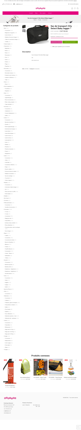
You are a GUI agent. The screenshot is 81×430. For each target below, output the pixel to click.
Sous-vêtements (8, 313)
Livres (6, 142)
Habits (6, 115)
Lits (5, 189)
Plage (6, 64)
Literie (5, 155)
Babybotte (7, 48)
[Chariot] (72, 8)
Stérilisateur (7, 255)
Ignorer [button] (75, 0)
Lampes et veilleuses (9, 77)
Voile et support (8, 180)
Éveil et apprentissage (9, 126)
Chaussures (6, 46)
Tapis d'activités (8, 104)
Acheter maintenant (70, 42)
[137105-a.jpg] (24, 26)
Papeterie (7, 90)
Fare (6, 57)
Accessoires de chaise (9, 240)
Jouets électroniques (9, 133)
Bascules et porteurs (9, 122)
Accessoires (44, 19)
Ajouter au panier (56, 42)
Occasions (6, 200)
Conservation (8, 251)
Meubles (6, 182)
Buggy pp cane (8, 218)
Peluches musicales (9, 149)
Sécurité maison (8, 273)
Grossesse (6, 106)
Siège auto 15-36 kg (9, 331)
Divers (6, 52)
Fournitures (7, 88)
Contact (50, 13)
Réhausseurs (7, 327)
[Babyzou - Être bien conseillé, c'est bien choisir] (40, 8)
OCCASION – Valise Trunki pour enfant (40, 377)
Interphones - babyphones (10, 269)
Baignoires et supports (9, 32)
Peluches (7, 146)
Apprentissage (8, 97)
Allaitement (7, 111)
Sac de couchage (8, 176)
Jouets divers (7, 131)
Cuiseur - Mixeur (8, 253)
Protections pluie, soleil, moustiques (12, 227)
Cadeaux (7, 300)
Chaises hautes (7, 44)
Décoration (6, 68)
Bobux (6, 50)
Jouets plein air (8, 140)
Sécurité (5, 260)
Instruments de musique (10, 129)
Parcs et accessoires (9, 99)
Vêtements (6, 296)
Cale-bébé (7, 162)
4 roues (6, 214)
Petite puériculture (8, 202)
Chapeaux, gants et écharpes (11, 302)
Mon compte (42, 13)
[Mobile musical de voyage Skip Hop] (71, 367)
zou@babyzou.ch (19, 4)
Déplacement (8, 340)
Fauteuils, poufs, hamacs (10, 75)
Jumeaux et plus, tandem (10, 222)
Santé (6, 287)
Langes (6, 284)
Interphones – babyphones (10, 271)
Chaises (6, 246)
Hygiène (6, 282)
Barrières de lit (8, 266)
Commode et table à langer (11, 187)
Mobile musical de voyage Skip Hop (71, 377)
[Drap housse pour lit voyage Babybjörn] (77, 26)
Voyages (6, 349)
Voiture (5, 320)
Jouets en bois (8, 135)
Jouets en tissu (8, 137)
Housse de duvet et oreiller (10, 171)
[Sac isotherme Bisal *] (25, 367)
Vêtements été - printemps (10, 318)
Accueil (31, 13)
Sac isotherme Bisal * (25, 377)
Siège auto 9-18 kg (9, 334)
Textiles (6, 41)
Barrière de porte (8, 264)
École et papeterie (8, 86)
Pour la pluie (7, 309)
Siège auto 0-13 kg (9, 329)
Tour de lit (7, 178)
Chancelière (7, 325)
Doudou (6, 124)
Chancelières (7, 220)
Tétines (6, 258)
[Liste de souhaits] (28, 27)
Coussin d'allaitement (9, 113)
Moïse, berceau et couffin (10, 191)
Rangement (7, 153)
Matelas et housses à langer (11, 37)
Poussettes (6, 209)
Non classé (6, 198)
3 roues (6, 211)
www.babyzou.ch (7, 413)
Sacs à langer (8, 231)
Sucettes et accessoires (10, 207)
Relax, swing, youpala (9, 102)
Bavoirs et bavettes (9, 242)
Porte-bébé (7, 345)
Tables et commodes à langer (11, 39)
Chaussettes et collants (10, 304)
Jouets (5, 117)
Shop (36, 13)
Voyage (39, 19)
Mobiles (6, 144)
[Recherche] (77, 8)
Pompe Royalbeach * (10, 385)
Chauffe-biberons (8, 249)
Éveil (5, 93)
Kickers (6, 61)
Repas (5, 233)
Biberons (7, 244)
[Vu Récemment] (78, 427)
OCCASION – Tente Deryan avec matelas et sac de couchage (56, 377)
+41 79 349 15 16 (8, 4)
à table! (6, 235)
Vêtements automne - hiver (10, 316)
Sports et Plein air (7, 289)
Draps (6, 167)
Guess (6, 59)
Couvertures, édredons (9, 164)
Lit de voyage (8, 342)
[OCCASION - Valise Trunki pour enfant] (40, 367)
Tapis (6, 79)
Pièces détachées (8, 225)
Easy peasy (7, 55)
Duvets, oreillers (8, 169)
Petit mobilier (8, 193)
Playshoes (7, 66)
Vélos (5, 291)
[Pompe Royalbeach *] (74, 26)
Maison (35, 19)
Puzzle (6, 151)
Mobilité (5, 196)
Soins (5, 275)
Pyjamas (7, 311)
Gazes (6, 280)
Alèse (6, 160)
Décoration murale (9, 73)
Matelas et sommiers (9, 173)
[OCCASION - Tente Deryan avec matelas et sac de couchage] (56, 367)
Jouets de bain (8, 35)
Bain (5, 28)
